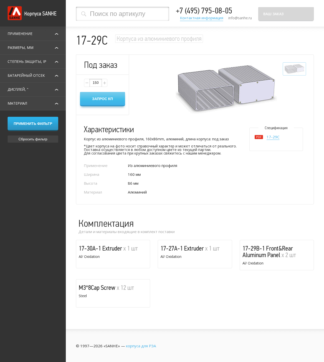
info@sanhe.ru (240, 17)
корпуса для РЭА (141, 345)
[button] (104, 83)
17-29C (273, 137)
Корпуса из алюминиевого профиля (159, 39)
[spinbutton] (95, 83)
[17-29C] (226, 89)
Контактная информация (201, 18)
